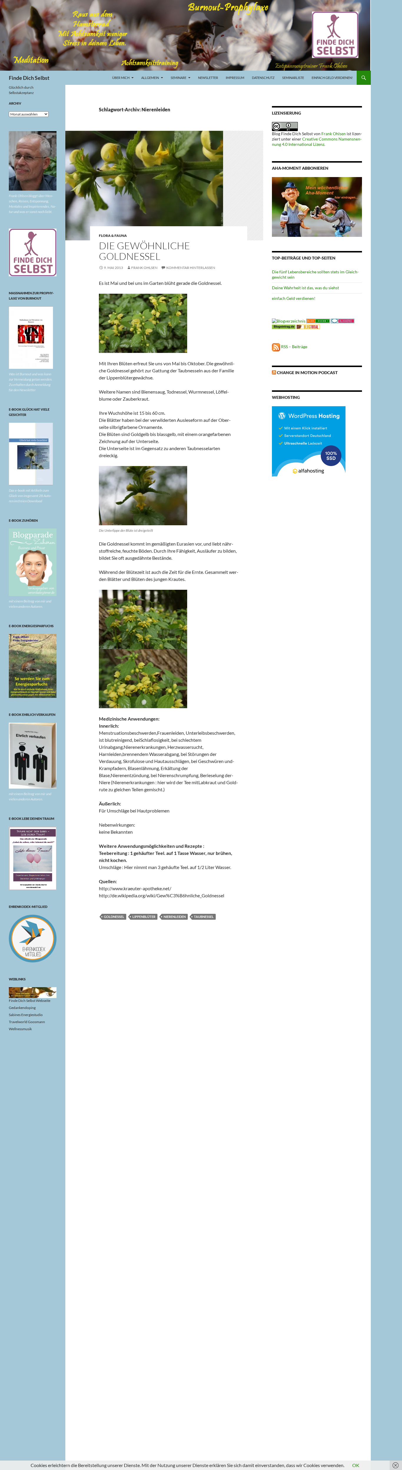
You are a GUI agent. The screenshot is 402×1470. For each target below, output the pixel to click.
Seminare (178, 78)
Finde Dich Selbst (29, 78)
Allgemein (150, 78)
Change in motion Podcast (307, 372)
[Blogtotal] (308, 326)
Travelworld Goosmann (27, 1022)
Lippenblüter (143, 917)
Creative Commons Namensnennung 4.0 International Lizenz (317, 141)
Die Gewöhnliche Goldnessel (144, 251)
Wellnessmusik (20, 1029)
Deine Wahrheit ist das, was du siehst (305, 287)
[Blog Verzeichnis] (318, 320)
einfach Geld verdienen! (332, 78)
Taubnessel (204, 917)
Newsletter (208, 78)
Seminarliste (293, 78)
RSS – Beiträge (293, 346)
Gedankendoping (22, 1007)
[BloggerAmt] (288, 320)
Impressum (235, 78)
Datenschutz (263, 78)
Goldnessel (114, 917)
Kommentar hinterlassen (190, 267)
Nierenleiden (175, 917)
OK (355, 1465)
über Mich (120, 78)
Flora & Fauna (113, 235)
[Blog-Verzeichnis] (342, 320)
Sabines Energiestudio (26, 1015)
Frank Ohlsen (144, 267)
